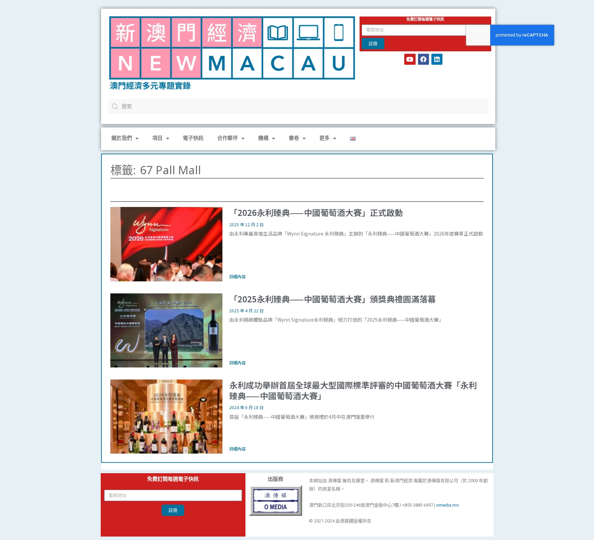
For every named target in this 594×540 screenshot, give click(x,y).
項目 (157, 138)
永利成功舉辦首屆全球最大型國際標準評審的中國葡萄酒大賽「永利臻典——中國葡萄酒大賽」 (353, 390)
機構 (263, 138)
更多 (324, 138)
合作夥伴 (227, 138)
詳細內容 (237, 276)
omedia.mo (447, 505)
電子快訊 (193, 138)
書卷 (294, 138)
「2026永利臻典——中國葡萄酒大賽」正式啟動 (316, 212)
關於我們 (121, 138)
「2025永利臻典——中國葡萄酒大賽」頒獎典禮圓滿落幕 (332, 299)
